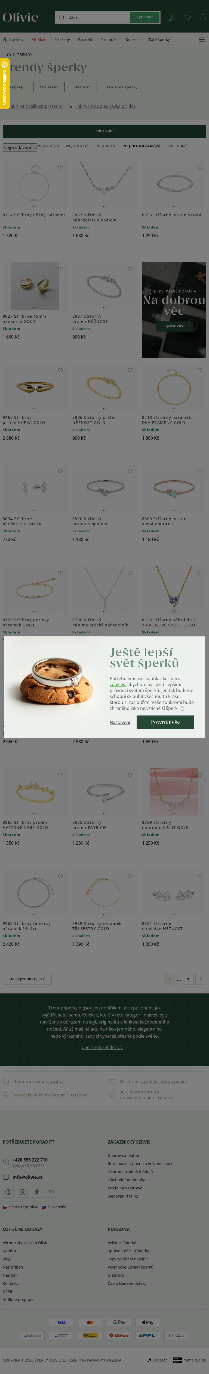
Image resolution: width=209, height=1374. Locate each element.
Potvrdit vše (165, 722)
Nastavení (120, 722)
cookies (117, 684)
